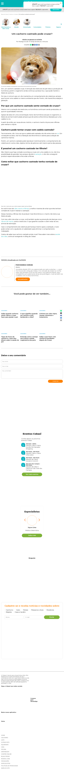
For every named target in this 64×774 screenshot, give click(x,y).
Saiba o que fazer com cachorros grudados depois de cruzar (47, 338)
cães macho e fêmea (21, 208)
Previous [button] (3, 24)
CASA (2, 747)
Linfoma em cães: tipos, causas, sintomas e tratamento (48, 315)
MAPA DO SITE (5, 768)
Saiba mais (32, 535)
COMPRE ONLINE (6, 754)
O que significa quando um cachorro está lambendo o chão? (29, 315)
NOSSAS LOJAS (5, 758)
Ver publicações (23, 279)
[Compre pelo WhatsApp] (15, 699)
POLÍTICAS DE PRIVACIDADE (9, 765)
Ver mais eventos (32, 474)
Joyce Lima (32, 527)
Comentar (55, 381)
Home (3, 735)
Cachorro (4, 310)
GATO (2, 740)
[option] (6, 23)
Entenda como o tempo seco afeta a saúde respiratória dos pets (29, 338)
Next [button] (61, 24)
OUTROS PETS (5, 742)
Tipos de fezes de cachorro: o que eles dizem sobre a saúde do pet (10, 339)
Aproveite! (56, 9)
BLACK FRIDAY (5, 756)
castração (38, 154)
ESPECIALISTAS (5, 763)
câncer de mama (7, 221)
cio (58, 133)
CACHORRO (4, 737)
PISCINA (3, 749)
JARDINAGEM (5, 751)
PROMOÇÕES (5, 761)
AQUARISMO (5, 744)
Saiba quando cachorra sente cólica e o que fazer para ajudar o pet (9, 315)
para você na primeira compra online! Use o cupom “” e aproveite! (25, 9)
